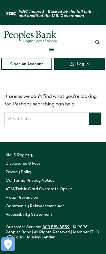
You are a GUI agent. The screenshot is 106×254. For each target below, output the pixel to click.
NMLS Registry (19, 155)
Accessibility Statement (29, 214)
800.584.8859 (56, 227)
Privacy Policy (19, 172)
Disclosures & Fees (23, 163)
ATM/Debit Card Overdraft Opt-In (39, 189)
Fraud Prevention (22, 197)
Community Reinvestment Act (35, 206)
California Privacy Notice (30, 180)
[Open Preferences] (8, 244)
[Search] (95, 118)
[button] (97, 42)
